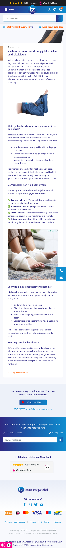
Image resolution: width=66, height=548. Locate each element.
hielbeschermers (16, 79)
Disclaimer (45, 522)
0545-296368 (19, 409)
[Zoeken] (59, 18)
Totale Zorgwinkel (18, 348)
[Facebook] (24, 504)
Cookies (57, 522)
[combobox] (29, 18)
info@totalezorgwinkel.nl (39, 409)
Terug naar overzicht (19, 372)
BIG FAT (29, 533)
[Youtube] (41, 504)
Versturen (60, 439)
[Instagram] (30, 504)
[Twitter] (36, 504)
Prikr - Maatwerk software (46, 533)
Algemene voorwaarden (15, 522)
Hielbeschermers (15, 134)
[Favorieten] (54, 9)
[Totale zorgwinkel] (32, 9)
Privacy (33, 522)
